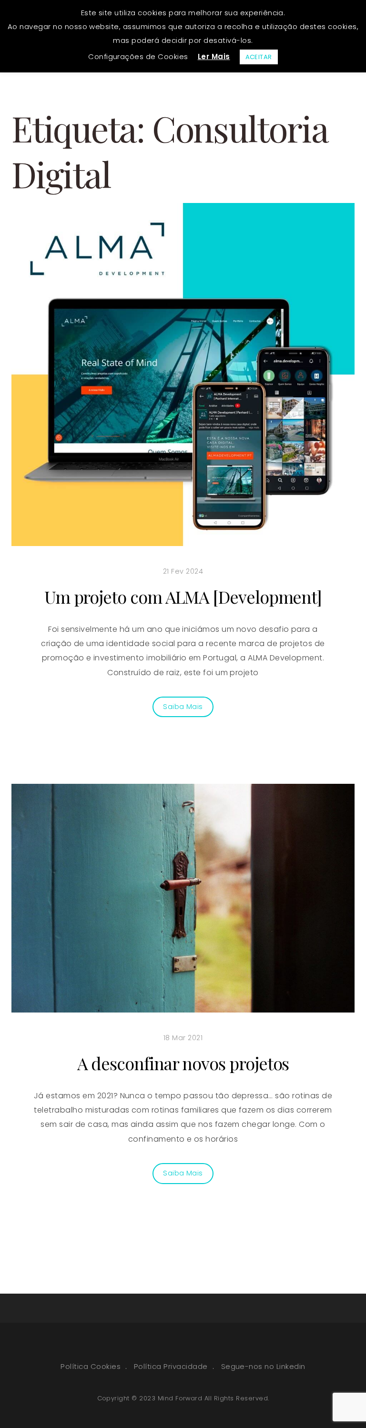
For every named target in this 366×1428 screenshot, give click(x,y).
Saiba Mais (183, 706)
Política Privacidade (171, 1366)
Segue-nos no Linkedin (263, 1366)
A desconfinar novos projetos (183, 1063)
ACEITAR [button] (258, 56)
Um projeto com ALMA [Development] (183, 596)
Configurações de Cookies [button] (138, 56)
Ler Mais (214, 56)
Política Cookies (91, 1366)
